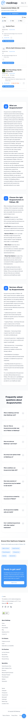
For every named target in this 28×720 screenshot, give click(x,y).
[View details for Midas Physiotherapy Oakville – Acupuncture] (14, 79)
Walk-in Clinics (5, 548)
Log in (3, 643)
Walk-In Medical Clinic (7, 668)
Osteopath (4, 690)
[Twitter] (8, 607)
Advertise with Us (5, 632)
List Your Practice (5, 652)
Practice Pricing (5, 659)
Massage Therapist (6, 674)
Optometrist (4, 681)
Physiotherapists (6, 552)
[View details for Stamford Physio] (14, 34)
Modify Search (15, 13)
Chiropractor (4, 692)
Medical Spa (4, 701)
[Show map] (24, 716)
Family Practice (15, 548)
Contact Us (4, 634)
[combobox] (5, 20)
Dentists (4, 556)
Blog (3, 630)
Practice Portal (5, 656)
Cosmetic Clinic (5, 703)
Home (3, 623)
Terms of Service (6, 715)
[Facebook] (2, 607)
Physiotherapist (5, 677)
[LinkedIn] (11, 607)
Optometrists (12, 556)
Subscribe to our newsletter (8, 645)
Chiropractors (16, 552)
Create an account (6, 641)
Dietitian (3, 679)
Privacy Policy (14, 715)
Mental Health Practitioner (7, 672)
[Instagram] (5, 607)
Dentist (3, 688)
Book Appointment (9, 41)
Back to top (14, 582)
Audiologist (4, 699)
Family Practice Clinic (6, 666)
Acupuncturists (12, 29)
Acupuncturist (5, 695)
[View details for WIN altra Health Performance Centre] (14, 56)
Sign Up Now (4, 654)
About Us (4, 625)
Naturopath (4, 697)
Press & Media (5, 627)
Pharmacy (4, 670)
